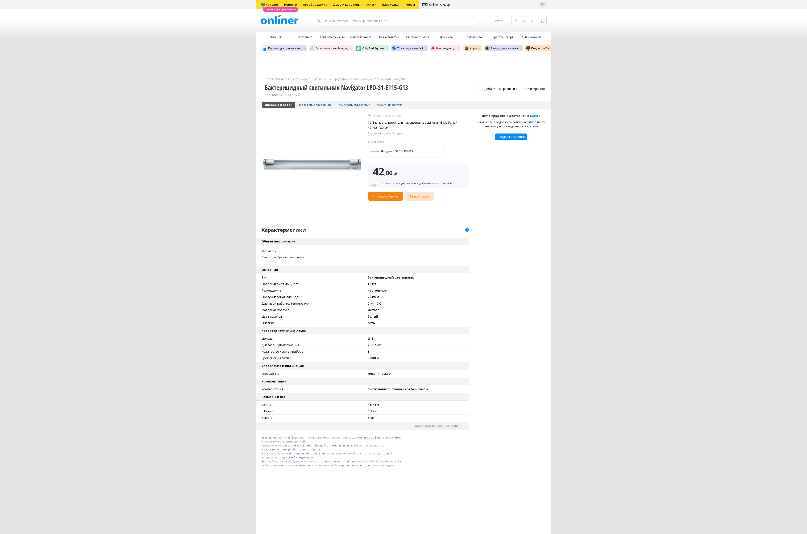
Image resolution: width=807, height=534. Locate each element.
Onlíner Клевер (439, 5)
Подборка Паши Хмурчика (549, 48)
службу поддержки (300, 457)
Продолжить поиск (511, 137)
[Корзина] (542, 21)
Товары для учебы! (410, 48)
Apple (473, 48)
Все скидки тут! (446, 48)
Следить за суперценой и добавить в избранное (417, 183)
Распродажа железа (504, 48)
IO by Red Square (373, 48)
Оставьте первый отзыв (386, 115)
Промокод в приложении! (285, 48)
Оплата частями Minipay (332, 48)
